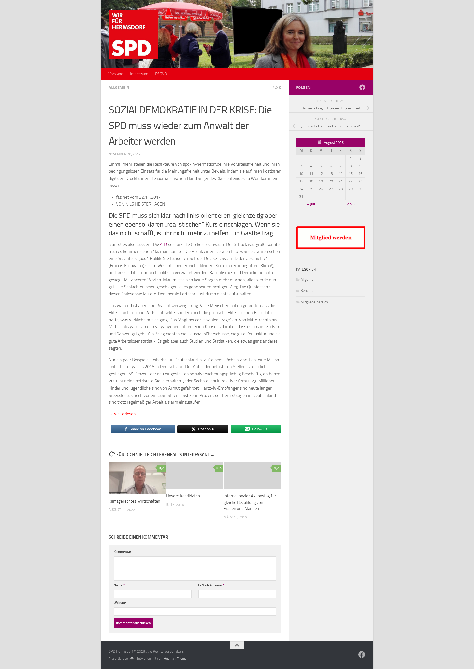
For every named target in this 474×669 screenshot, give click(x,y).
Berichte (307, 291)
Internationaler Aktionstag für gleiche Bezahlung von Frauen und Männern (250, 502)
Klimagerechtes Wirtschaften (134, 501)
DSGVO (161, 74)
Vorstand (115, 74)
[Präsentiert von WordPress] (132, 658)
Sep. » (351, 204)
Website (120, 603)
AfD (163, 244)
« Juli (311, 204)
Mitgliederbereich (314, 302)
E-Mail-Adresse (211, 585)
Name (119, 585)
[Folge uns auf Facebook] (362, 87)
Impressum (139, 74)
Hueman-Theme (175, 658)
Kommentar (123, 552)
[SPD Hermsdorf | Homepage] (133, 34)
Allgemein (119, 87)
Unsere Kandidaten (183, 495)
